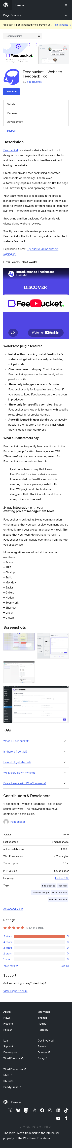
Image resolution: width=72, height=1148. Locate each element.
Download (11, 91)
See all (65, 966)
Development (15, 121)
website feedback (58, 899)
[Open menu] (66, 5)
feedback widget (40, 892)
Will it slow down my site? (19, 772)
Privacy (8, 1029)
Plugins (42, 1023)
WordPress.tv (13, 1058)
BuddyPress (12, 1087)
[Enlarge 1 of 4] (30, 637)
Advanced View (13, 909)
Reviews (12, 113)
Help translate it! (62, 24)
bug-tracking (48, 885)
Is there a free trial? (15, 751)
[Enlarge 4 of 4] (64, 690)
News (6, 1017)
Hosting (8, 1023)
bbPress (10, 1081)
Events (42, 1046)
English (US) (62, 878)
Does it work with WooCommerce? (24, 783)
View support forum (15, 991)
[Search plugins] (38, 36)
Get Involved (46, 1040)
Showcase (44, 1011)
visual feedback (59, 892)
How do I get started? (17, 762)
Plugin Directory (12, 15)
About (7, 1011)
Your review (10, 966)
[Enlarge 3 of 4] (30, 666)
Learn (6, 1040)
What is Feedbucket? (16, 741)
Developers (10, 1052)
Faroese (16, 1102)
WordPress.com (14, 1069)
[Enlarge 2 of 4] (64, 637)
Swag (43, 1058)
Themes (43, 1017)
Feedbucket (34, 81)
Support (11, 130)
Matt (8, 1075)
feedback (62, 885)
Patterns (43, 1029)
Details (11, 104)
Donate (44, 1052)
